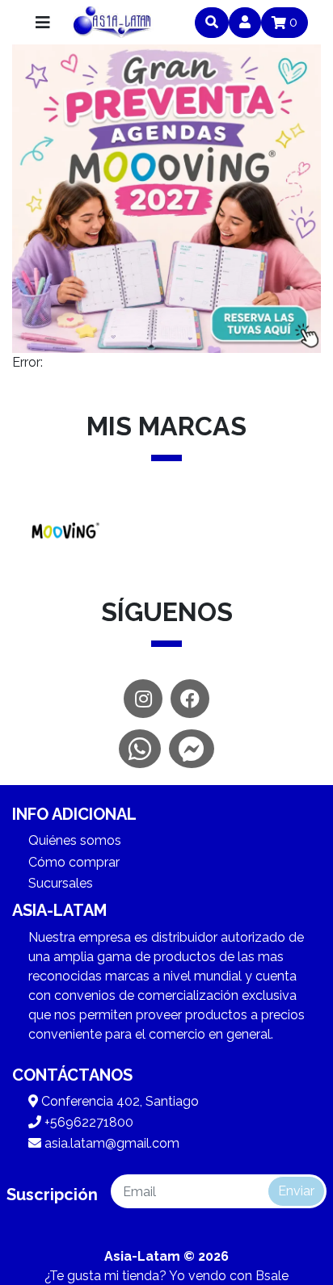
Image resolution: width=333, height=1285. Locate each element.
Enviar (296, 1191)
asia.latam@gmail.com (110, 1143)
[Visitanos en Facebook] (190, 698)
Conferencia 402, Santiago (118, 1101)
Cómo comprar (74, 862)
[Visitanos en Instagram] (143, 698)
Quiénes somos (74, 840)
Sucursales (60, 883)
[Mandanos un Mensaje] (191, 748)
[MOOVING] (64, 532)
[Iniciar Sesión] (245, 22)
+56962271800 (87, 1122)
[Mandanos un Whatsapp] (140, 748)
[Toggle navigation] (43, 22)
